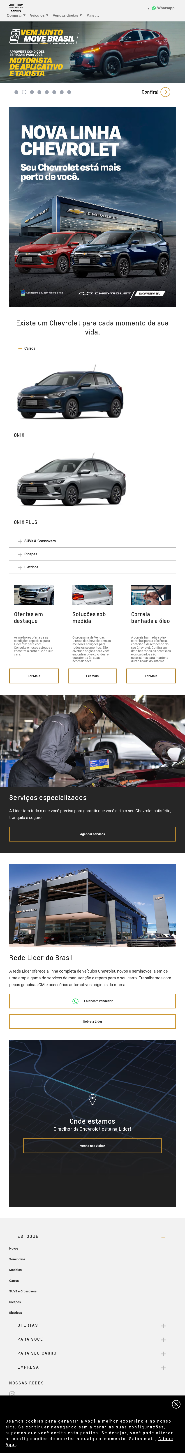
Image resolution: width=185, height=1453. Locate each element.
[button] (92, 348)
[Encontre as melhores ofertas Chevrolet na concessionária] (92, 207)
